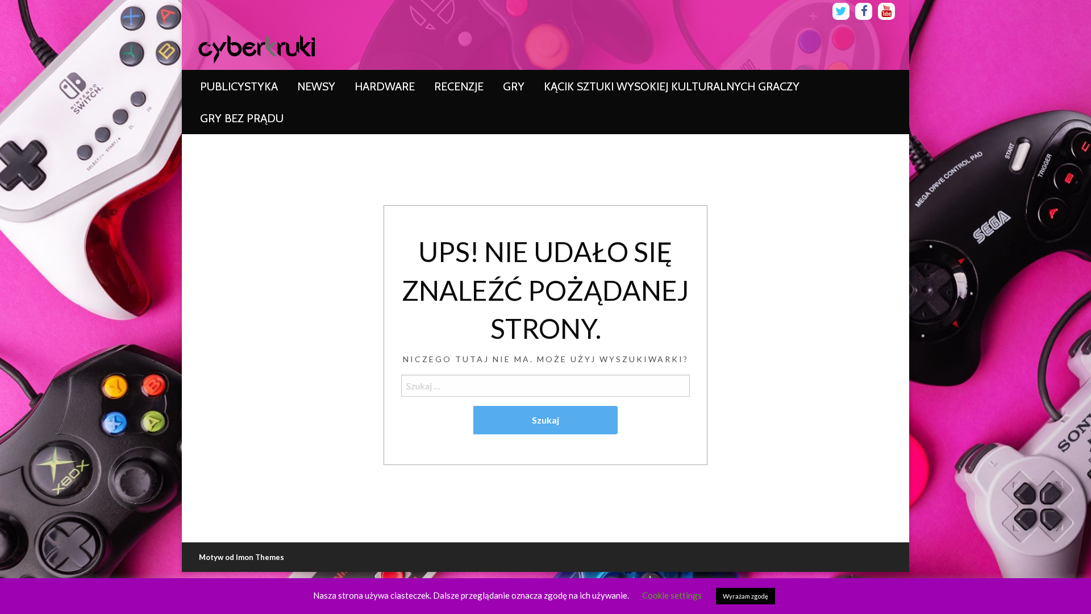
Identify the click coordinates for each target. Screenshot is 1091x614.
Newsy (316, 86)
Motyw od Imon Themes (241, 557)
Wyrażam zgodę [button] (745, 596)
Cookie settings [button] (672, 595)
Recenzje (459, 86)
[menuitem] (239, 86)
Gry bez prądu (242, 118)
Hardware (385, 86)
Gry (513, 86)
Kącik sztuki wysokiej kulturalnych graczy (671, 86)
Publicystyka (239, 86)
